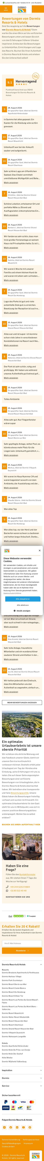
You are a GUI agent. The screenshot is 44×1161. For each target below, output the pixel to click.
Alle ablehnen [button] (23, 605)
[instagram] (4, 1127)
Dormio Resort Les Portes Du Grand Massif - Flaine (20, 1001)
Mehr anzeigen (11, 182)
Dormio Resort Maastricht (13, 1013)
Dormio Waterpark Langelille (14, 1036)
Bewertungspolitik (20, 793)
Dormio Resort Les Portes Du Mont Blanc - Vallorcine (19, 1007)
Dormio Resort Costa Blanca (14, 988)
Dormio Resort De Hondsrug (13, 992)
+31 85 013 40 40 (18, 891)
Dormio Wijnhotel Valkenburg (14, 1061)
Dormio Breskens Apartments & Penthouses (20, 973)
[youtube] (23, 1127)
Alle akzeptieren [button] (23, 599)
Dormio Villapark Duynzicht (13, 1033)
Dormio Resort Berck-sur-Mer (14, 984)
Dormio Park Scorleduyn (12, 980)
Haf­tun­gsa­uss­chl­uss (31, 1140)
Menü (6, 10)
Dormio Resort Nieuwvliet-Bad (14, 1021)
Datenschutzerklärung (11, 1140)
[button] (22, 610)
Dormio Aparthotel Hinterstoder (15, 1046)
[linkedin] (17, 1127)
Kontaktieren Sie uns (18, 897)
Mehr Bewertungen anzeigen (22, 703)
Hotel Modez (7, 1058)
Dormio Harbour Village (11, 976)
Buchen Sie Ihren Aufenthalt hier (21, 824)
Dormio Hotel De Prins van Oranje (16, 1050)
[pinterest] (29, 1127)
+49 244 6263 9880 (20, 887)
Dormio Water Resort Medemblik (15, 1017)
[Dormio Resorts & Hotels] (22, 9)
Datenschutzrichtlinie (12, 593)
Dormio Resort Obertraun (12, 1025)
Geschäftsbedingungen (11, 1143)
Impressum (28, 1143)
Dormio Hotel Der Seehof (12, 1054)
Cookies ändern (8, 1147)
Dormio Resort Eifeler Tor (12, 996)
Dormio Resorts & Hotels (18, 30)
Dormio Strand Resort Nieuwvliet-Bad (17, 1029)
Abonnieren (21, 951)
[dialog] (22, 580)
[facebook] (10, 1127)
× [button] (39, 551)
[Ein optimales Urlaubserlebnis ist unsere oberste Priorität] (22, 724)
